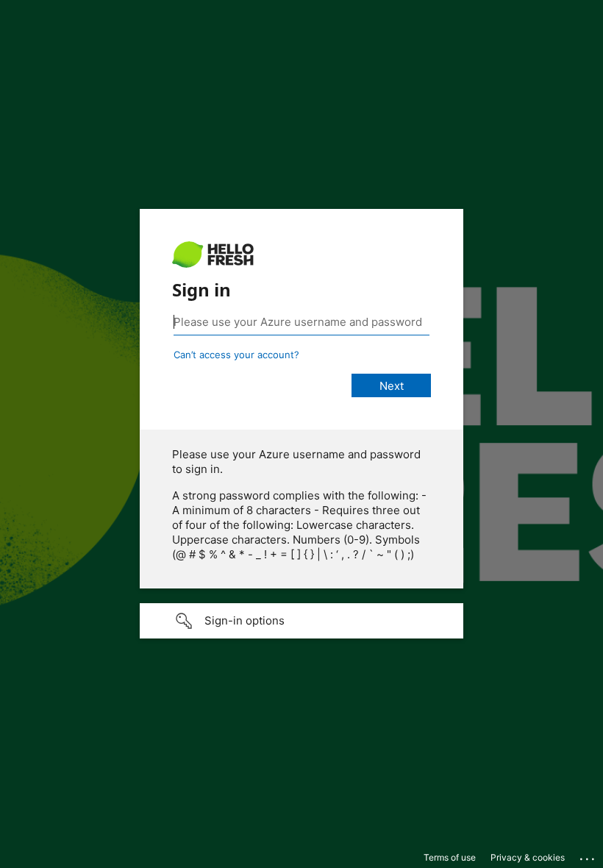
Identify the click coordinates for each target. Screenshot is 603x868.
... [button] (588, 855)
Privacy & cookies (527, 857)
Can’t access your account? (236, 354)
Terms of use (450, 857)
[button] (301, 620)
